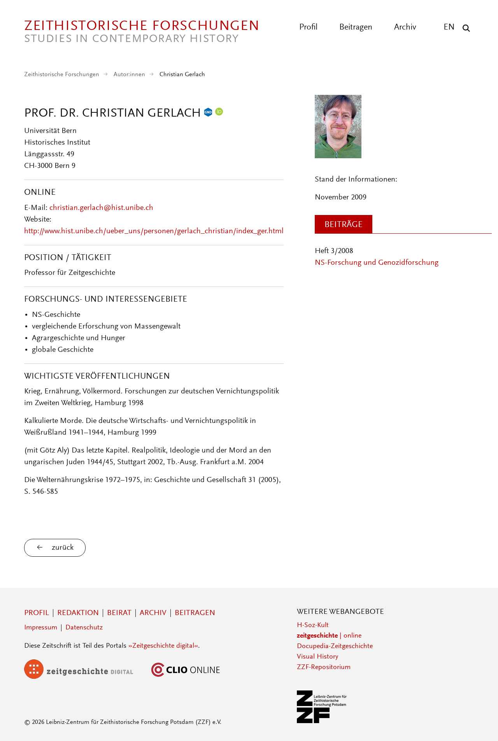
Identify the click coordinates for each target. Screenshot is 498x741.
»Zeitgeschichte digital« (163, 646)
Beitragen (355, 27)
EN (449, 27)
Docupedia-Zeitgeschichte (335, 646)
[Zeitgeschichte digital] (84, 677)
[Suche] (464, 28)
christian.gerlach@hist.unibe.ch (101, 208)
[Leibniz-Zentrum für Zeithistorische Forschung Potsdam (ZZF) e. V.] (322, 721)
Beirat (119, 613)
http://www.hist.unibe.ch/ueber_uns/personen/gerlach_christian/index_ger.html (154, 231)
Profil (308, 27)
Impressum (40, 627)
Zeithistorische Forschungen (61, 75)
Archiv (405, 27)
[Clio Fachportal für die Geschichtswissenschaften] (185, 677)
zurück (63, 548)
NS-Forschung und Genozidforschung (376, 263)
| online (329, 636)
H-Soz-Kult (313, 625)
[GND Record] (208, 114)
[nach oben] (477, 720)
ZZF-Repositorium (324, 667)
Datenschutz (84, 627)
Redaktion (78, 613)
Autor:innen (129, 75)
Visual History (317, 657)
